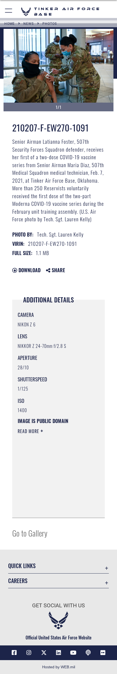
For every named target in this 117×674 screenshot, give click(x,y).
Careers (17, 581)
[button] (9, 11)
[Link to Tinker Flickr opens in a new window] (103, 653)
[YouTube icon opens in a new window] (73, 653)
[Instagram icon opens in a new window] (29, 653)
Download (29, 270)
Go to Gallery (29, 533)
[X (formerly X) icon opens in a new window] (44, 653)
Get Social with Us (58, 605)
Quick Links (22, 566)
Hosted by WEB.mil (58, 667)
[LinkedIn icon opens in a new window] (58, 653)
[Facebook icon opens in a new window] (14, 653)
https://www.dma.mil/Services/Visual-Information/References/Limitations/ (51, 500)
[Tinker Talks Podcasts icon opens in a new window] (88, 653)
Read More (29, 431)
